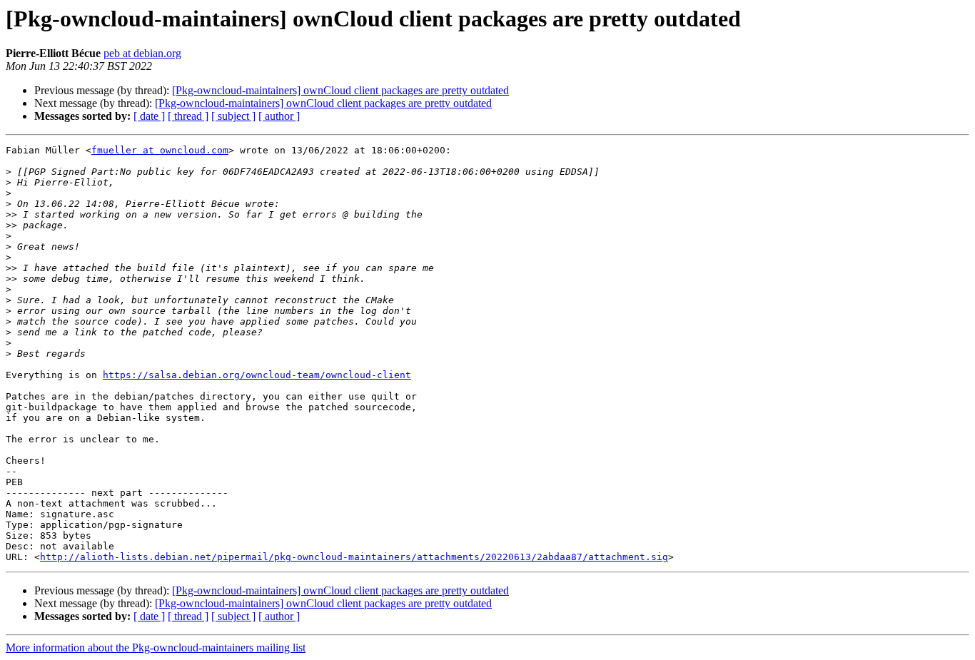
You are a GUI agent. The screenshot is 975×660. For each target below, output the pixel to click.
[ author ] (279, 116)
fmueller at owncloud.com (159, 150)
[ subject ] (233, 116)
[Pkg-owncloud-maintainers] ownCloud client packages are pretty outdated (340, 90)
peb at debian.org (142, 53)
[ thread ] (188, 116)
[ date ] (149, 116)
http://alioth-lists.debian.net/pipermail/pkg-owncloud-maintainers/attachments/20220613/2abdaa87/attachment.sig (354, 557)
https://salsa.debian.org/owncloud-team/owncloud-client (257, 375)
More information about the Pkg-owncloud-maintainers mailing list (155, 647)
